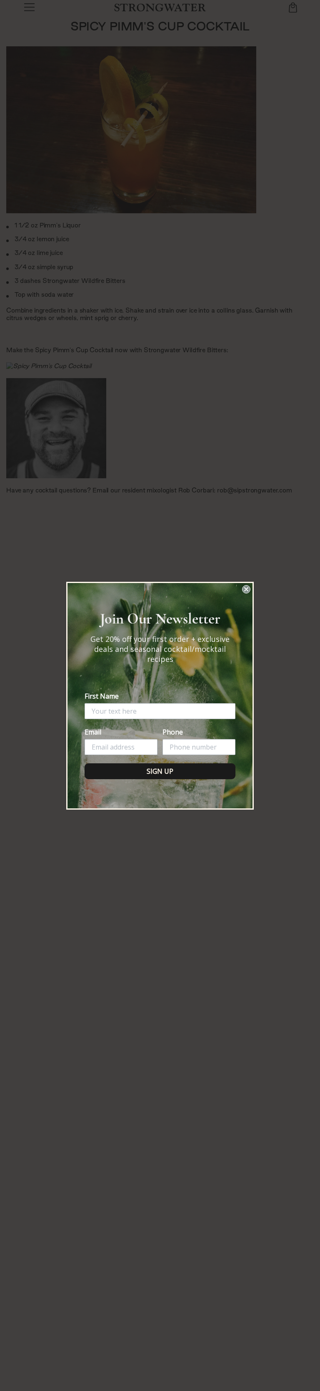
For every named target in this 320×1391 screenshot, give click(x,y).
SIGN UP (160, 771)
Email (93, 732)
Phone (172, 732)
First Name (102, 696)
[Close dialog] (246, 589)
